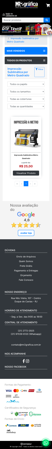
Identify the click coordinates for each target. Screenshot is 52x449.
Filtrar (40, 69)
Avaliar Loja (26, 233)
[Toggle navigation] (5, 5)
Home (10, 35)
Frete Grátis (26, 266)
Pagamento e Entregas (26, 270)
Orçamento (26, 275)
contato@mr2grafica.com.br (26, 344)
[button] (4, 29)
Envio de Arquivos (26, 256)
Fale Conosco (26, 280)
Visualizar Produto (26, 173)
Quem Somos (26, 261)
